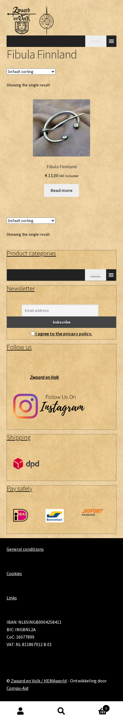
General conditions (25, 549)
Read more (61, 190)
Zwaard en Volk (44, 377)
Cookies (14, 573)
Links (12, 598)
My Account (20, 711)
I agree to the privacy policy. (63, 333)
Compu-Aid (17, 688)
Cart (94, 706)
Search (61, 711)
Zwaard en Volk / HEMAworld (39, 681)
